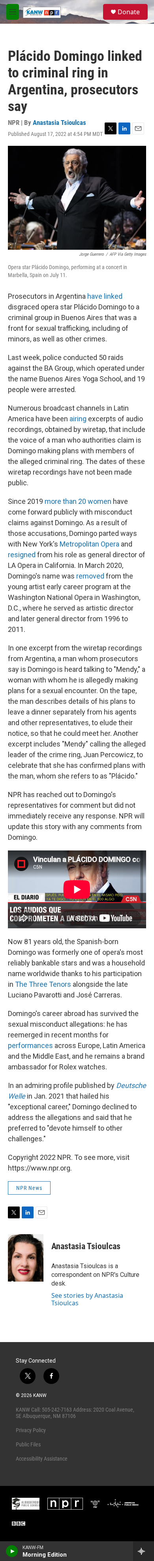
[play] (12, 1551)
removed (90, 576)
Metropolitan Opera (89, 544)
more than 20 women (78, 501)
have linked (104, 296)
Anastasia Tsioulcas (59, 122)
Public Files (28, 1444)
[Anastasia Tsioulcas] (25, 1258)
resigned (22, 554)
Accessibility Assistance (42, 1458)
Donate (129, 11)
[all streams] (143, 1551)
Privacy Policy (31, 1430)
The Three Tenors (43, 984)
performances (30, 1045)
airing (77, 419)
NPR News (29, 1188)
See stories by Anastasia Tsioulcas (87, 1299)
